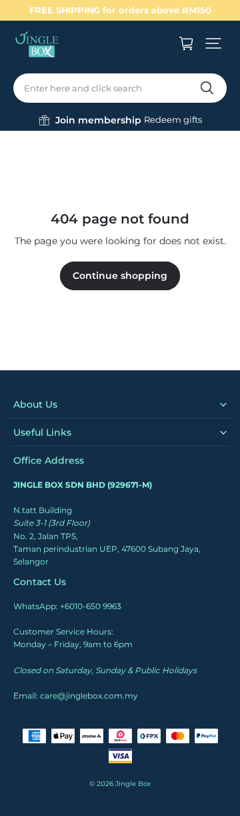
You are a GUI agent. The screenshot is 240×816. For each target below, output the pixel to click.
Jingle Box (133, 783)
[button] (213, 43)
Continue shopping (120, 276)
